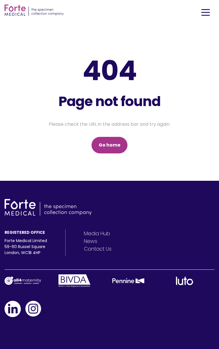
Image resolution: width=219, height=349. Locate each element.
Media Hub (97, 233)
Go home (109, 145)
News (90, 241)
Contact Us (97, 248)
